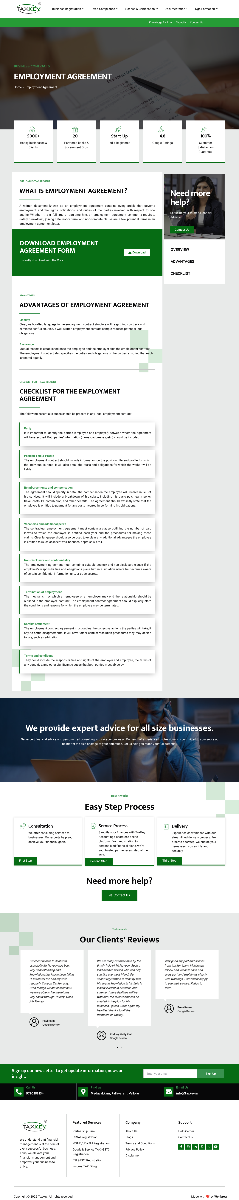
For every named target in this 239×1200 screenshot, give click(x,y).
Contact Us (196, 22)
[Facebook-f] (181, 1147)
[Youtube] (216, 1147)
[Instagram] (188, 1147)
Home (18, 87)
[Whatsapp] (202, 1147)
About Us (181, 22)
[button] (117, 1047)
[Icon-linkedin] (195, 1147)
